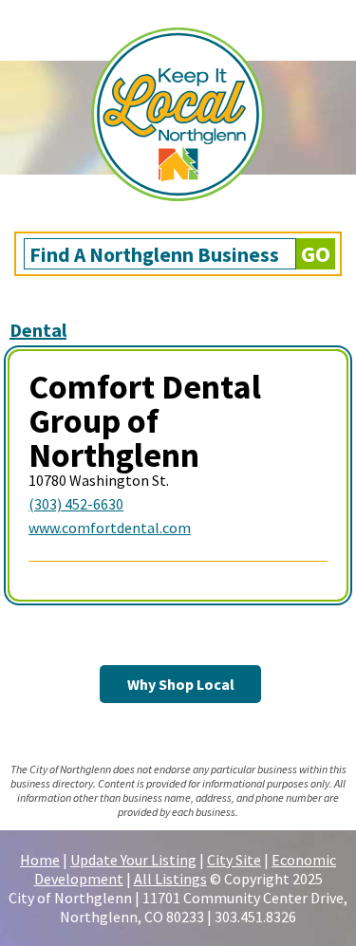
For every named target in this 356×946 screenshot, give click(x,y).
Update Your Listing (133, 859)
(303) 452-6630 (75, 503)
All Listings (170, 878)
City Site (234, 859)
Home (40, 859)
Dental (37, 330)
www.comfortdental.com (109, 527)
